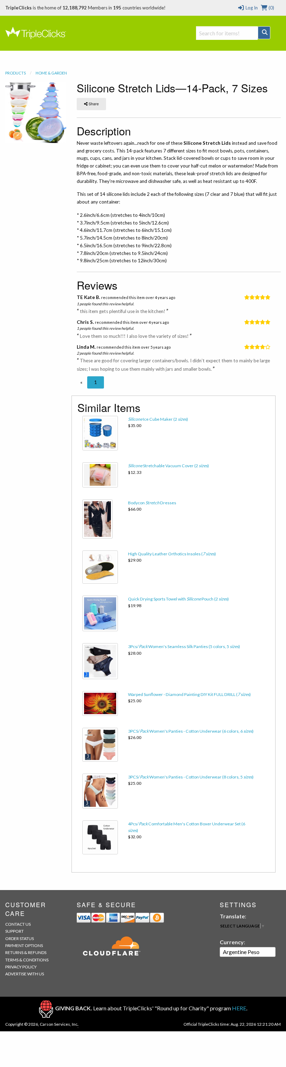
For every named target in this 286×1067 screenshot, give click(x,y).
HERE (239, 1008)
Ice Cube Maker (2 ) (158, 419)
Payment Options (24, 945)
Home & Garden (51, 73)
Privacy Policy (21, 966)
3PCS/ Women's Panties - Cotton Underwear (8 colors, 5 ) (191, 777)
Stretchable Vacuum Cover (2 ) (168, 465)
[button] (81, 382)
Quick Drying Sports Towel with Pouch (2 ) (178, 599)
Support (14, 931)
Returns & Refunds (25, 952)
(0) (271, 7)
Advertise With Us (24, 973)
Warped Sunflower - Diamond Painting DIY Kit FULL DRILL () (189, 694)
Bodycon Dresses (152, 502)
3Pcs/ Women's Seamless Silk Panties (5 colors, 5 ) (184, 646)
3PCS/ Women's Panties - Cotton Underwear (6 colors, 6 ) (191, 731)
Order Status (19, 938)
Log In (250, 7)
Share (93, 103)
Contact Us (18, 924)
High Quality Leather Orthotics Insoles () (172, 553)
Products (15, 73)
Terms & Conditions (26, 959)
